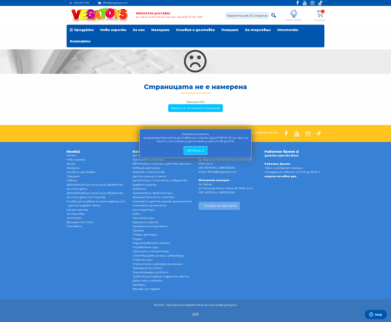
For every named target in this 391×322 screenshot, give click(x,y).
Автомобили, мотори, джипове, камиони (162, 163)
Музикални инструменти (150, 226)
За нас (139, 30)
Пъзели (137, 238)
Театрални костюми (147, 268)
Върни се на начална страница (195, 108)
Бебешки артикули (146, 167)
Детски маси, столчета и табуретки (160, 180)
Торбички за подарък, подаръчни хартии (161, 276)
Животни (139, 188)
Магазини (160, 30)
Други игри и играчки (147, 280)
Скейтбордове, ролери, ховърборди (159, 255)
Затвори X (195, 150)
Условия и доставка (195, 30)
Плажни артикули (145, 234)
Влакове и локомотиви (149, 172)
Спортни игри (143, 259)
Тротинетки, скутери (149, 159)
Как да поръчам (77, 209)
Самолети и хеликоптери (151, 251)
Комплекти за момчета (150, 205)
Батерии (139, 284)
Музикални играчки (146, 222)
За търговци (258, 30)
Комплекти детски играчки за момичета (162, 201)
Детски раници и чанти (149, 176)
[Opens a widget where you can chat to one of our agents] (376, 315)
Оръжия (138, 230)
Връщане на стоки (80, 222)
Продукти (84, 30)
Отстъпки (287, 30)
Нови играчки (113, 30)
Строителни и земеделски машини (158, 264)
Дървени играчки (145, 184)
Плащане (229, 30)
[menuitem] (82, 30)
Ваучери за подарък (146, 288)
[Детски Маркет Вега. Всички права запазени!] (195, 313)
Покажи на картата (220, 206)
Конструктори (144, 209)
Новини (72, 180)
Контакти (80, 41)
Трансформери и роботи (150, 272)
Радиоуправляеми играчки (151, 243)
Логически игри (144, 217)
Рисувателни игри (146, 247)
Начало (72, 155)
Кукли (136, 213)
